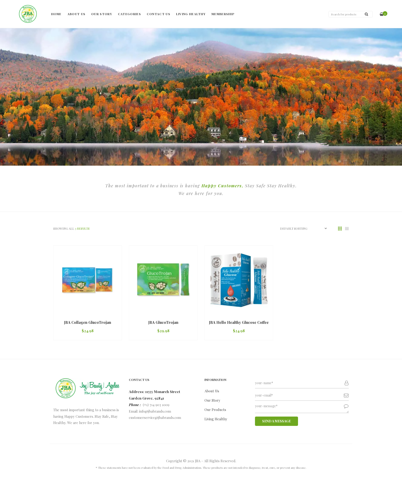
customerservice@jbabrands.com (155, 417)
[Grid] (340, 228)
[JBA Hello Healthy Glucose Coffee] (239, 280)
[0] (382, 14)
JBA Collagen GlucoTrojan (87, 322)
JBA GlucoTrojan (163, 322)
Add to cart (74, 314)
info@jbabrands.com (155, 411)
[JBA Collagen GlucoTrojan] (88, 280)
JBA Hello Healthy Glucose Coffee (239, 322)
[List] (347, 228)
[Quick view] (109, 314)
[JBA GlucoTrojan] (163, 280)
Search (366, 13)
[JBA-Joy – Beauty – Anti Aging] (28, 14)
